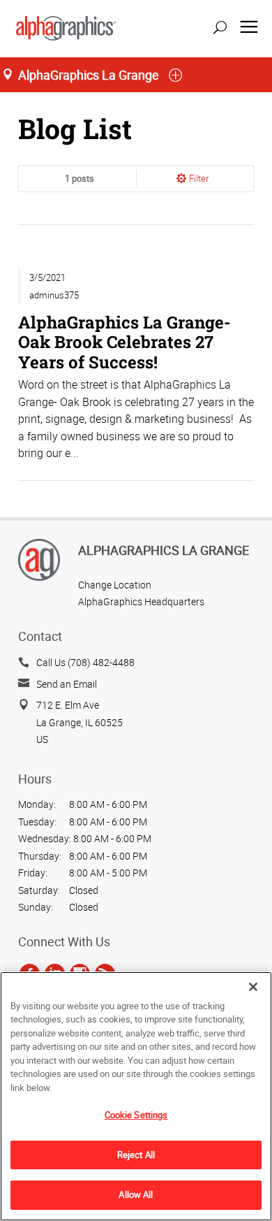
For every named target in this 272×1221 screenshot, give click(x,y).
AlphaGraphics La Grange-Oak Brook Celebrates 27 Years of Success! (124, 341)
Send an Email (66, 684)
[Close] (253, 986)
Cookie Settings (136, 1114)
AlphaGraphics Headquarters (141, 601)
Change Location (114, 584)
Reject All (136, 1154)
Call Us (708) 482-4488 (85, 662)
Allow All (136, 1194)
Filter (199, 178)
